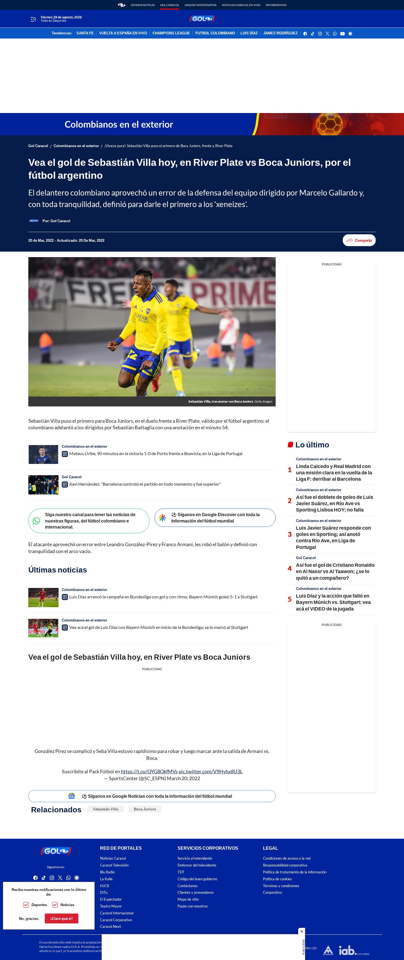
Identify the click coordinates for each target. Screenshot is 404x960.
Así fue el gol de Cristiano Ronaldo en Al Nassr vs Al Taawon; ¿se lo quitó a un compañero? (335, 571)
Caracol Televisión (114, 865)
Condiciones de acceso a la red (287, 858)
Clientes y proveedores (196, 892)
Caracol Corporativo (116, 920)
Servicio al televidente (195, 858)
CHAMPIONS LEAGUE (171, 33)
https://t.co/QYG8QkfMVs (149, 771)
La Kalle (106, 879)
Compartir (363, 240)
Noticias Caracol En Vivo (241, 5)
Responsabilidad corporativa (285, 865)
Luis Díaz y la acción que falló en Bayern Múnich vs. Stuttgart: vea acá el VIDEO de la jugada (333, 602)
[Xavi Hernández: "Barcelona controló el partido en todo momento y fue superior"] (43, 484)
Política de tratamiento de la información (294, 872)
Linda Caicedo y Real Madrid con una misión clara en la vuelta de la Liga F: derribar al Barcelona (334, 472)
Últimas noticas (143, 5)
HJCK (104, 886)
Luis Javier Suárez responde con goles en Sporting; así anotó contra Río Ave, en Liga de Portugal (333, 537)
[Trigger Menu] (33, 19)
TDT (181, 872)
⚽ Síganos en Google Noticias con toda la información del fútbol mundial (157, 796)
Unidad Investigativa (201, 5)
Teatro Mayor (111, 906)
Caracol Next (110, 926)
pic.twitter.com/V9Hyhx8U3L (210, 771)
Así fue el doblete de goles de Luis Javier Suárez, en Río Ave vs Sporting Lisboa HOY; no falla (334, 503)
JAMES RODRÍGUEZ (280, 33)
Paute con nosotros (193, 906)
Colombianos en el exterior (76, 146)
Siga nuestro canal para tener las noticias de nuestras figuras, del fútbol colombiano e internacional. (90, 520)
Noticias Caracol (113, 858)
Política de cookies (277, 879)
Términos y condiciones (281, 886)
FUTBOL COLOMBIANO (215, 33)
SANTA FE (85, 33)
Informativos (276, 5)
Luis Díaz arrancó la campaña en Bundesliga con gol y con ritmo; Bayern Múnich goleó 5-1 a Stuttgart (163, 596)
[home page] (121, 5)
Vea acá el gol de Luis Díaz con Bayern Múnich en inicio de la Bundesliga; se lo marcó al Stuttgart (158, 627)
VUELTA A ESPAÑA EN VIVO (123, 33)
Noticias (67, 905)
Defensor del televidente (197, 865)
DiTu (103, 892)
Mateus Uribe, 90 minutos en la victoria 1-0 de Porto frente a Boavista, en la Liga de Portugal (155, 453)
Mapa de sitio (188, 899)
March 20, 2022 (183, 778)
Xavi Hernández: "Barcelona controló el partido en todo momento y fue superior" (145, 483)
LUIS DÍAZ (249, 33)
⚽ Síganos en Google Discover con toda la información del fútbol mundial (215, 517)
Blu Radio (107, 872)
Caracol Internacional (117, 913)
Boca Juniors (145, 809)
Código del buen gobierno (197, 879)
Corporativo (272, 892)
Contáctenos (188, 886)
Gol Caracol (169, 5)
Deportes (39, 905)
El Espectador (111, 899)
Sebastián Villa (105, 809)
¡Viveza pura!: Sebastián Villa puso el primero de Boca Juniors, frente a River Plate (168, 146)
